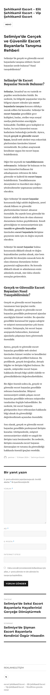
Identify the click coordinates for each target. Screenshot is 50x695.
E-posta (9, 541)
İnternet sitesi (12, 554)
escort (6, 684)
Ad (6, 528)
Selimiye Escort (37, 457)
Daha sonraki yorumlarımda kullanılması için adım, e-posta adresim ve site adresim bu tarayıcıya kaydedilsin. (25, 572)
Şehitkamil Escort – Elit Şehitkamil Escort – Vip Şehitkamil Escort (22, 12)
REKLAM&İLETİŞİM (14, 667)
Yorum (8, 489)
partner (11, 457)
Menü (8, 24)
